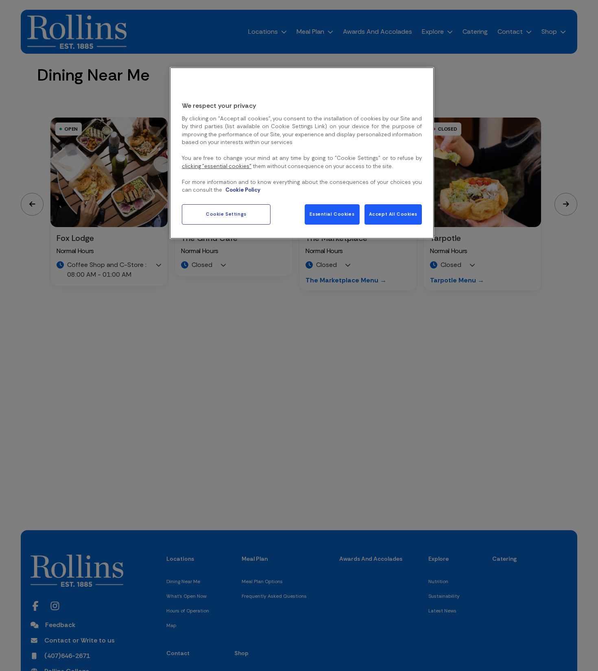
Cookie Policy (242, 190)
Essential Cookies (332, 214)
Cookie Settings (226, 214)
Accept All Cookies (393, 214)
